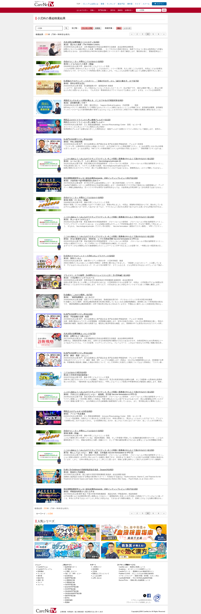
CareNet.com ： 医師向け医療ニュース (132, 567)
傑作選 (129, 4)
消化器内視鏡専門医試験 (73, 593)
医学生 (113, 10)
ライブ (137, 4)
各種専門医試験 (70, 578)
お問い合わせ (97, 578)
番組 (119, 28)
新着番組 (41, 571)
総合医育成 (69, 576)
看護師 (67, 602)
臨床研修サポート (71, 567)
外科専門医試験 (70, 589)
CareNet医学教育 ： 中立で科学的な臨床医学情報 (135, 578)
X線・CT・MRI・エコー (73, 573)
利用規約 (70, 612)
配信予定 (121, 4)
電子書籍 (68, 569)
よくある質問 (97, 576)
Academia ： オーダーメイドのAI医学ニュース (135, 569)
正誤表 (94, 571)
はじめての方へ (82, 10)
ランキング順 (87, 28)
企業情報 (63, 612)
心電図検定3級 (70, 582)
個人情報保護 (79, 612)
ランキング (111, 4)
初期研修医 (69, 600)
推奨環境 (95, 569)
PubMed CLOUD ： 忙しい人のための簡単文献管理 (136, 573)
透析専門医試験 (70, 596)
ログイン (160, 4)
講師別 (120, 10)
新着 (102, 4)
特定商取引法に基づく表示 (94, 612)
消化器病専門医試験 (72, 591)
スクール (146, 4)
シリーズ (127, 28)
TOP (78, 4)
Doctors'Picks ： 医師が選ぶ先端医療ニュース (134, 580)
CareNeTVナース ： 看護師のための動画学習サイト (136, 571)
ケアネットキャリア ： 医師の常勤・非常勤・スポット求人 (139, 576)
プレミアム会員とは (90, 4)
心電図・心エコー (71, 571)
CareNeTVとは (43, 567)
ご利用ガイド (97, 567)
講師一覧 (41, 580)
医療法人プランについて (100, 573)
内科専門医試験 (70, 584)
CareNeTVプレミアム (45, 569)
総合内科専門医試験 (72, 587)
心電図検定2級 (70, 580)
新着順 (97, 28)
